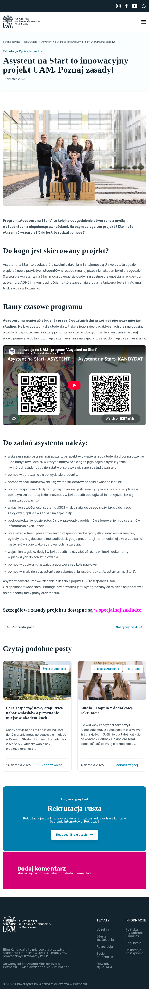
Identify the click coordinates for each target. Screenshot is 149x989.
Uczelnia (102, 929)
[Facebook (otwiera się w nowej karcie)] (126, 6)
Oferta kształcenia (105, 938)
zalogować (41, 873)
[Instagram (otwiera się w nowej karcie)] (118, 6)
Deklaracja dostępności (134, 951)
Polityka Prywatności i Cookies (134, 932)
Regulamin (133, 943)
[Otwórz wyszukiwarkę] (144, 6)
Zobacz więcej (53, 765)
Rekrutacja (30, 41)
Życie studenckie (104, 955)
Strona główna (11, 41)
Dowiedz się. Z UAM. (104, 965)
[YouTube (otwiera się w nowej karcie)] (134, 6)
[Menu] (143, 22)
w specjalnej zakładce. (119, 610)
